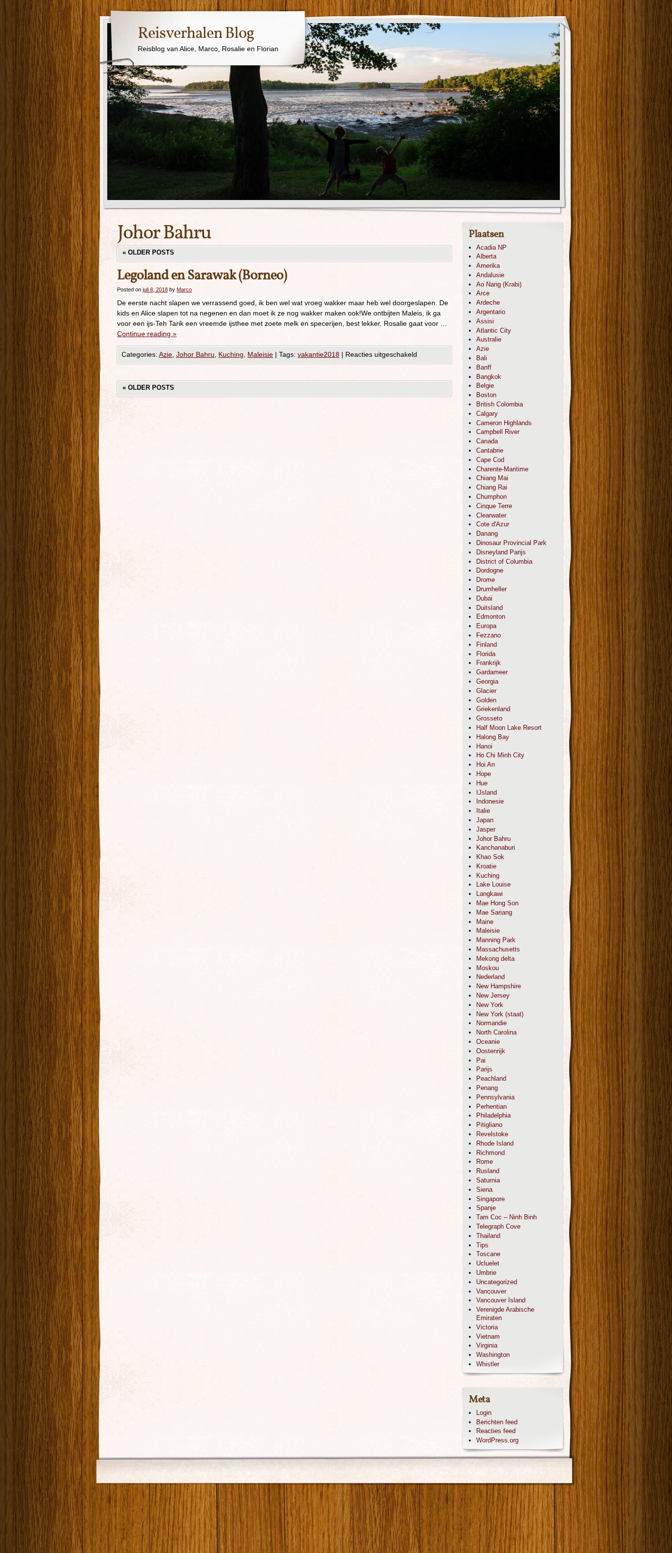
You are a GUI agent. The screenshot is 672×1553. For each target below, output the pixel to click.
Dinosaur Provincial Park (511, 542)
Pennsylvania (495, 1097)
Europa (486, 626)
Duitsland (489, 607)
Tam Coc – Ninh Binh (506, 1217)
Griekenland (493, 709)
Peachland (491, 1078)
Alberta (486, 256)
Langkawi (489, 893)
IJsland (486, 792)
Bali (481, 358)
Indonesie (490, 801)
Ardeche (488, 302)
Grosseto (489, 718)
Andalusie (490, 275)
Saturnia (488, 1180)
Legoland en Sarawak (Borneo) (202, 275)
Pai (481, 1060)
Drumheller (491, 589)
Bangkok (488, 376)
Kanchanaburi (495, 847)
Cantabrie (489, 450)
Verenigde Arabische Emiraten (505, 1314)
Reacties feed (496, 1431)
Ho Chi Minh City (500, 755)
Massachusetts (498, 949)
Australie (488, 339)
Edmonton (490, 616)
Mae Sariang (494, 912)
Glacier (486, 690)
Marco (184, 289)
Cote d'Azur (492, 524)
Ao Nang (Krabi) (498, 284)
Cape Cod (490, 459)
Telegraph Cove (498, 1226)
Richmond (490, 1152)
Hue (482, 783)
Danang (487, 533)
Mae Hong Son (497, 903)
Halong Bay (492, 737)
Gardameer (492, 672)
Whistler (487, 1364)
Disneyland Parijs (501, 552)
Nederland (490, 976)
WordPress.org (497, 1440)
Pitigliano (489, 1124)
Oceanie (488, 1041)
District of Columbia (504, 561)
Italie (483, 810)
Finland (486, 644)
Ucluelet (487, 1263)
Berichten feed (497, 1422)
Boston (486, 395)
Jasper (485, 829)
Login (483, 1412)
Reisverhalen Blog (196, 34)
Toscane (488, 1254)
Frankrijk (488, 662)
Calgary (487, 413)
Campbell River (497, 431)
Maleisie (260, 354)
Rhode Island (495, 1143)
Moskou (487, 968)
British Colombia (499, 404)
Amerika (488, 265)
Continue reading (147, 334)
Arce (482, 293)
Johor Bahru (195, 354)
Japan (484, 820)
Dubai (484, 598)
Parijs (484, 1069)
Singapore (490, 1199)
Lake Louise (493, 884)
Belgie (485, 385)
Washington (493, 1354)
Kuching (231, 354)
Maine (484, 921)
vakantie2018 (318, 354)
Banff (483, 367)
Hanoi (484, 746)
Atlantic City (493, 330)
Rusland (487, 1171)
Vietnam (488, 1336)
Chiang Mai (492, 478)
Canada (487, 441)
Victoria (487, 1327)
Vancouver (491, 1291)
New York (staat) (499, 1014)
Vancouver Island (500, 1300)
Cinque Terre (494, 506)
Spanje (486, 1207)
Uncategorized (496, 1282)
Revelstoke (492, 1134)
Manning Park (496, 940)
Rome (484, 1161)
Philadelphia (493, 1115)
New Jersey (493, 995)
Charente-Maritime (502, 469)
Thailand (488, 1235)
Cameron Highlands (504, 423)
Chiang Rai (491, 487)
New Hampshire (498, 986)
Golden (486, 700)
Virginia (486, 1345)
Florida (485, 654)
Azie (165, 354)
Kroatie (486, 866)
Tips (482, 1245)
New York (489, 1004)
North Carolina (496, 1032)
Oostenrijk (490, 1051)
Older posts (148, 252)
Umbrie (486, 1272)
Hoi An (485, 764)
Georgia (487, 681)
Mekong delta (495, 958)
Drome (485, 579)
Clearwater (491, 515)
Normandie (491, 1023)
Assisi (485, 321)
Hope (483, 773)
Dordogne (489, 570)
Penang (487, 1088)
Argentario (490, 312)
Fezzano (488, 635)
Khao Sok (490, 857)
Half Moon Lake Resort (509, 727)
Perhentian (491, 1106)
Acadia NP (491, 247)
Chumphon (491, 496)
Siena (484, 1189)
